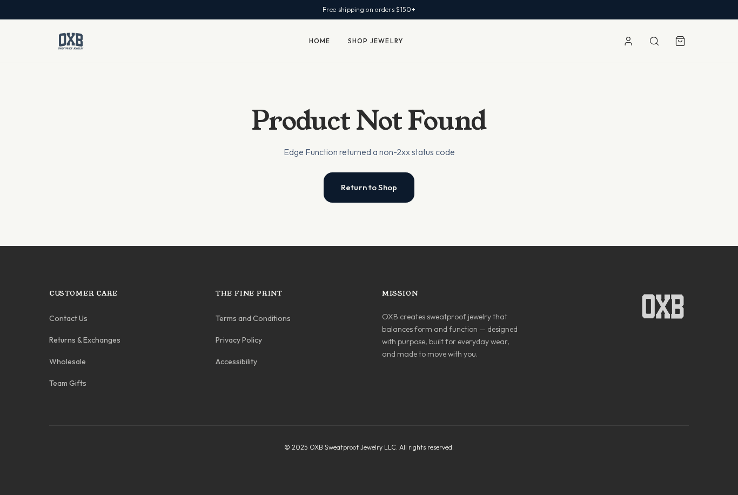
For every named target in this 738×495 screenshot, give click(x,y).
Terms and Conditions (253, 318)
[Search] (654, 41)
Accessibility (236, 361)
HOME (320, 41)
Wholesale (67, 361)
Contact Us (68, 318)
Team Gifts (67, 383)
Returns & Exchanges (84, 340)
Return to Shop (369, 187)
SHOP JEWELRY (375, 41)
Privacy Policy (239, 340)
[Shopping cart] (680, 41)
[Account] (628, 41)
